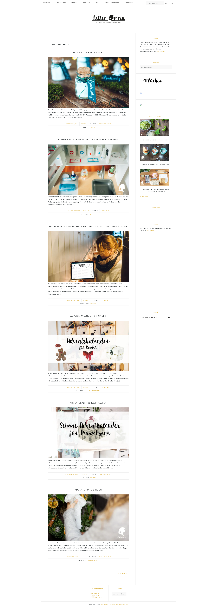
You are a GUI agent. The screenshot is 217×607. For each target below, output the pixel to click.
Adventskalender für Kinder (88, 316)
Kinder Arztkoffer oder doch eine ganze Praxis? (88, 139)
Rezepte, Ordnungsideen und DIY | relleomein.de (108, 19)
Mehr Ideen (144, 196)
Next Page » (122, 573)
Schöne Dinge (95, 390)
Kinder (87, 390)
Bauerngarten (92, 560)
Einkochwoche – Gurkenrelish (156, 140)
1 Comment (105, 210)
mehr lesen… (161, 51)
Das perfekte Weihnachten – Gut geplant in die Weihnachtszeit (88, 226)
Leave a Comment (105, 124)
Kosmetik (94, 127)
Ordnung (93, 304)
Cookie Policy (95, 595)
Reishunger (150, 230)
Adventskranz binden (88, 489)
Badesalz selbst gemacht (88, 52)
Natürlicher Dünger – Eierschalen (156, 165)
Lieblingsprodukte (96, 597)
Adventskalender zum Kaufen (88, 403)
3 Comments (105, 300)
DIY (89, 127)
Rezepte (93, 477)
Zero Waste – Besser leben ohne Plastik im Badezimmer (156, 190)
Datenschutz (95, 593)
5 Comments (105, 387)
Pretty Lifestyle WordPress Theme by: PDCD (114, 604)
